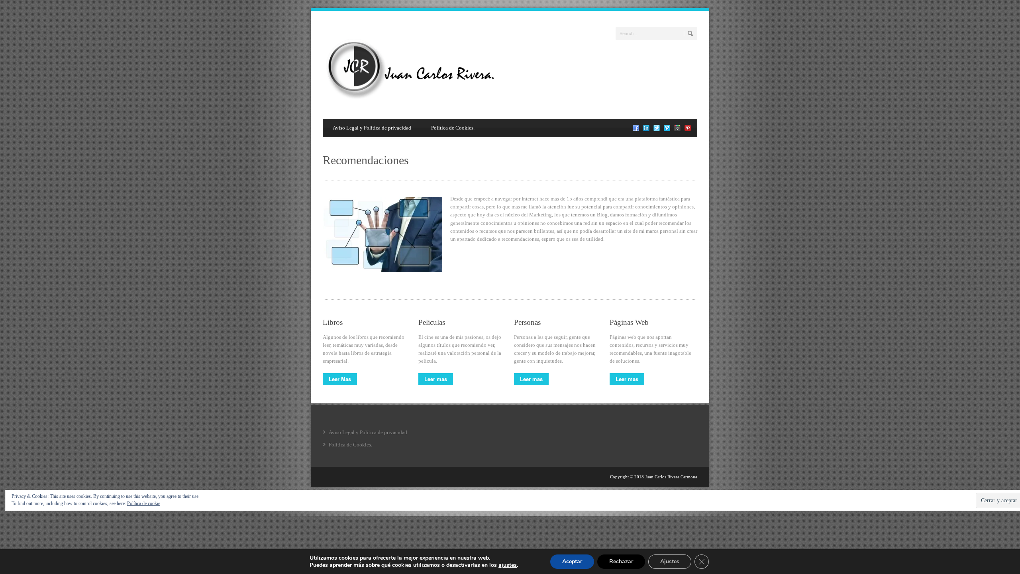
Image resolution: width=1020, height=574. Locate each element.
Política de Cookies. (453, 128)
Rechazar (621, 561)
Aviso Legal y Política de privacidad (372, 128)
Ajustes (669, 561)
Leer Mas (340, 379)
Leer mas (435, 379)
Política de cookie (143, 503)
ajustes (507, 565)
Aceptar (572, 561)
